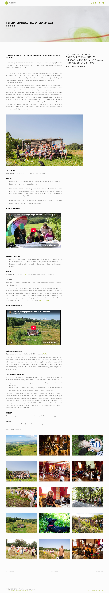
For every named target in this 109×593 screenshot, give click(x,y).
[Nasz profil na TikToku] (99, 3)
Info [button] (55, 3)
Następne (99, 572)
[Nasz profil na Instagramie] (91, 3)
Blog (71, 3)
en (84, 3)
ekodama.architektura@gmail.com (15, 590)
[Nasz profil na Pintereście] (103, 3)
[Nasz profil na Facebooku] (88, 3)
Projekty (48, 3)
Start (40, 3)
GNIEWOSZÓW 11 (44, 300)
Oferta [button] (63, 3)
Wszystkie (54, 572)
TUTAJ (47, 173)
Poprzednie (10, 572)
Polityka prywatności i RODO (95, 590)
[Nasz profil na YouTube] (95, 3)
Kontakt (78, 3)
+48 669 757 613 (28, 590)
